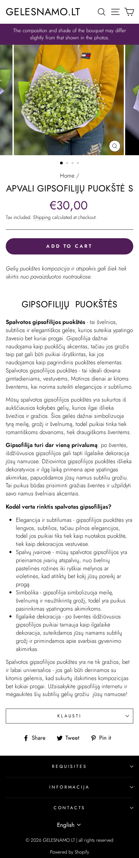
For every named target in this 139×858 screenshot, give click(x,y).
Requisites (69, 766)
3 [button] (73, 163)
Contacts (70, 807)
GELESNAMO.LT (43, 11)
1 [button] (61, 163)
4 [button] (78, 163)
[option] (69, 34)
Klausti (69, 716)
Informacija (69, 787)
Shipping (42, 217)
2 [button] (68, 163)
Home (67, 175)
